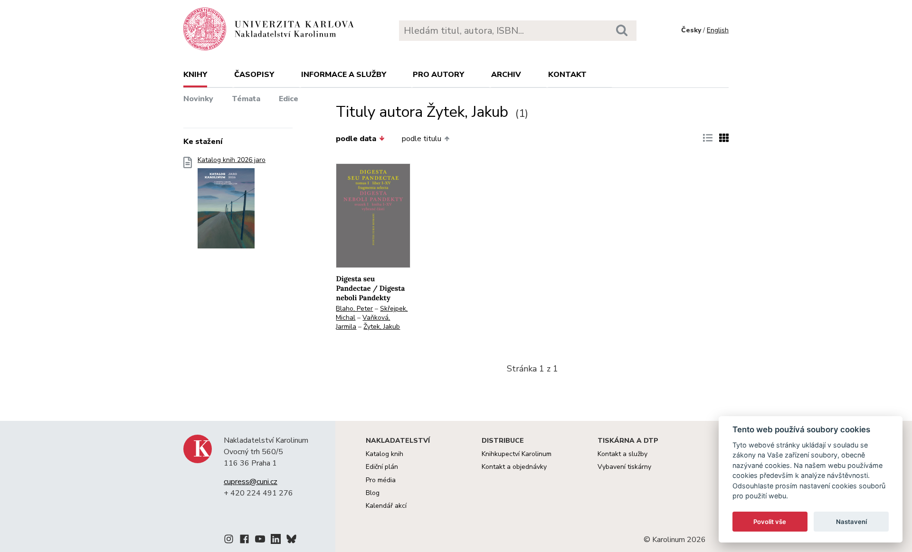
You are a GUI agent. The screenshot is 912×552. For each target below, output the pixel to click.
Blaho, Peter (354, 308)
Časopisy (254, 74)
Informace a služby (343, 74)
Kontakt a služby (622, 453)
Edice (288, 99)
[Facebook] (244, 540)
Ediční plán (382, 466)
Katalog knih (384, 453)
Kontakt (567, 74)
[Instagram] (229, 540)
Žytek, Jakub (381, 326)
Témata (246, 99)
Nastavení (851, 521)
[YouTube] (260, 540)
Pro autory (438, 74)
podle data (356, 138)
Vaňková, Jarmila (363, 322)
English (718, 30)
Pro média (381, 480)
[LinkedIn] (276, 540)
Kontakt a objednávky (514, 466)
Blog (373, 492)
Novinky (198, 99)
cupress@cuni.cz (250, 481)
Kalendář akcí (386, 505)
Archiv (506, 74)
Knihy (195, 74)
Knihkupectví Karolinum (516, 453)
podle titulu (421, 138)
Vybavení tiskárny (624, 466)
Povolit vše (769, 521)
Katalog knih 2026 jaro (232, 160)
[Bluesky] (291, 540)
